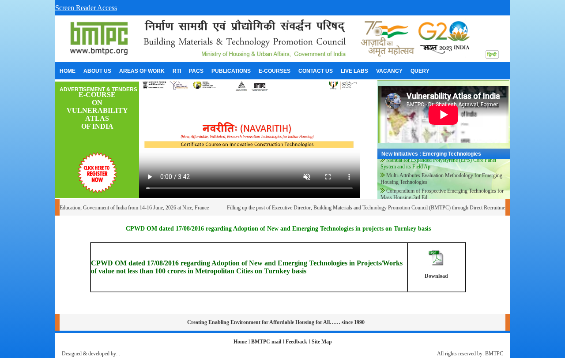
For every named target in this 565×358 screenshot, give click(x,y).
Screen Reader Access (86, 7)
